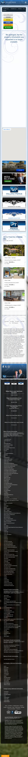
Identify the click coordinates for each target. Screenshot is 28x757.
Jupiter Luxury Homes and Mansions (10, 649)
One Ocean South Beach (8, 542)
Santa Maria (6, 558)
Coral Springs (6, 591)
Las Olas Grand (7, 609)
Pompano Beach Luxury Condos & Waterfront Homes (14, 619)
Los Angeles (6, 674)
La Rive (5, 606)
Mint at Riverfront (7, 517)
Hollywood (13, 592)
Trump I (5, 575)
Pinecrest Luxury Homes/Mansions (10, 547)
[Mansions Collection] (14, 214)
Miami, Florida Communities (10, 431)
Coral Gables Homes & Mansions (10, 471)
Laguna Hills (6, 698)
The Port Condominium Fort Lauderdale (11, 627)
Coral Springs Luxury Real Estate (10, 601)
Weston (12, 593)
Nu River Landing (7, 613)
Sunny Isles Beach (18, 435)
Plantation (22, 592)
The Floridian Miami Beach (9, 571)
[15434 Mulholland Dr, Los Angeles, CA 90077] (14, 295)
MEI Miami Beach (7, 508)
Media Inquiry (17, 707)
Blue (5, 456)
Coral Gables (6, 433)
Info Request (8, 27)
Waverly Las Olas (7, 633)
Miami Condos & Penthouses (9, 514)
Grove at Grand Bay (7, 486)
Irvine (5, 695)
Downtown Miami (15, 433)
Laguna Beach (6, 697)
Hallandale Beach (7, 592)
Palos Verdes (6, 680)
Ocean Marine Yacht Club (8, 614)
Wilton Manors (17, 593)
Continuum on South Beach (9, 469)
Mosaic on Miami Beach (8, 518)
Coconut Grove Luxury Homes (9, 466)
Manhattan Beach (7, 677)
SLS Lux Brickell (7, 562)
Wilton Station (6, 636)
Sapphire (5, 621)
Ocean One (6, 531)
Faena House (6, 480)
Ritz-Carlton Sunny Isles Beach (9, 557)
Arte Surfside (6, 449)
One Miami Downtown (8, 541)
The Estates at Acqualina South (9, 569)
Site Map (22, 707)
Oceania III (6, 538)
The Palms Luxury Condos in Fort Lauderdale (12, 626)
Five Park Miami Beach (8, 483)
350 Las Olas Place (7, 596)
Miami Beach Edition (7, 511)
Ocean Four (6, 528)
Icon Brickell (6, 488)
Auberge (5, 598)
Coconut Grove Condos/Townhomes (11, 464)
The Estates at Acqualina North (9, 568)
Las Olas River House (8, 610)
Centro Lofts (6, 462)
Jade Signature (6, 497)
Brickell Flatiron (7, 457)
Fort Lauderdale (15, 591)
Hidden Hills (6, 671)
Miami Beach (15, 434)
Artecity (5, 450)
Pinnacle (5, 548)
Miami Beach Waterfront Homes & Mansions (12, 513)
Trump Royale (6, 581)
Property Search (16, 705)
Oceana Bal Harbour (7, 534)
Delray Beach (11, 641)
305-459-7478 (14, 402)
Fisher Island (21, 433)
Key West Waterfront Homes (9, 659)
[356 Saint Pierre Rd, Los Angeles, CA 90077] (14, 250)
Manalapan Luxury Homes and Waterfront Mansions (13, 650)
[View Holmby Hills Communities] (8, 14)
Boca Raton (6, 641)
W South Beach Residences (9, 585)
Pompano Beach (7, 593)
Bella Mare (6, 454)
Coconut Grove (19, 432)
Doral (10, 433)
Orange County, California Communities (13, 688)
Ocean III (5, 530)
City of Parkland (7, 599)
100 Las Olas (6, 595)
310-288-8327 (14, 411)
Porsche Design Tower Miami (9, 550)
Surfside (5, 436)
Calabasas (6, 670)
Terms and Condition (11, 708)
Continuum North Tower (8, 467)
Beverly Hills (6, 667)
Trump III (5, 578)
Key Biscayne (6, 434)
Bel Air (5, 666)
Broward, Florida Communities (11, 589)
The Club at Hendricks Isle (8, 623)
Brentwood (6, 669)
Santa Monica (6, 681)
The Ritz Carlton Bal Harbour (9, 572)
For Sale (8, 19)
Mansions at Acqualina (8, 503)
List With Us (8, 25)
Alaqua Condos (7, 446)
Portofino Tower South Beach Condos (11, 551)
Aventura (5, 432)
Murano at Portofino (7, 521)
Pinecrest (12, 435)
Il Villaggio (6, 491)
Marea (5, 504)
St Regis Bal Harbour (8, 564)
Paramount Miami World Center (9, 545)
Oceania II (6, 537)
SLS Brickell (6, 561)
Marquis (5, 507)
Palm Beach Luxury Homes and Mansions (11, 652)
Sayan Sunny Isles (7, 559)
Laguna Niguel (6, 700)
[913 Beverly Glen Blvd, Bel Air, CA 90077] (14, 273)
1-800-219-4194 (14, 395)
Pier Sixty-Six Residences (8, 616)
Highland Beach (17, 641)
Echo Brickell (6, 476)
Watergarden (6, 631)
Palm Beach (11, 642)
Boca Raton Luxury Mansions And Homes (11, 645)
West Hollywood (7, 683)
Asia (5, 452)
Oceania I (5, 535)
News (13, 707)
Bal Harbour (10, 432)
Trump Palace (6, 579)
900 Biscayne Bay (7, 443)
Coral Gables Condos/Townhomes (10, 470)
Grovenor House (7, 487)
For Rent (8, 22)
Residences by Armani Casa (9, 554)
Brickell (14, 432)
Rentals (20, 8)
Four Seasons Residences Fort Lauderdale (12, 604)
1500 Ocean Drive (7, 440)
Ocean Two (6, 533)
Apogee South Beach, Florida (9, 447)
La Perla (5, 501)
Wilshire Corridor (7, 684)
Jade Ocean (6, 496)
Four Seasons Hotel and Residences (10, 484)
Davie (10, 591)
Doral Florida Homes (8, 474)
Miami (11, 434)
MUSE (5, 524)
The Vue (5, 630)
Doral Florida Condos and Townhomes (11, 473)
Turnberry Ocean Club (8, 582)
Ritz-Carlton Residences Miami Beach (11, 555)
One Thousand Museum (8, 544)
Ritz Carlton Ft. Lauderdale (9, 620)
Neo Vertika (6, 525)
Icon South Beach (7, 490)
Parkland (17, 592)
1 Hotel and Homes (7, 439)
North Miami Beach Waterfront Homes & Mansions (13, 527)
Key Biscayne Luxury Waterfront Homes (11, 500)
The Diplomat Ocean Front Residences (11, 624)
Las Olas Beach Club (8, 607)
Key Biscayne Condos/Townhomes (10, 498)
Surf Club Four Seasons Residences (10, 565)
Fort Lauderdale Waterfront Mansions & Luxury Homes (12, 603)
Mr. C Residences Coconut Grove (10, 520)
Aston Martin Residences (8, 453)
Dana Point (6, 693)
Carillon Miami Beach (8, 460)
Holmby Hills (6, 8)
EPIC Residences (7, 479)
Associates (9, 707)
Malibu (5, 676)
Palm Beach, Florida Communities (12, 640)
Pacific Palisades (7, 679)
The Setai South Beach (8, 574)
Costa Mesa (6, 691)
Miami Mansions (7, 515)
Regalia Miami (6, 552)
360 (4, 442)
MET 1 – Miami (6, 510)
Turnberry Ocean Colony (8, 584)
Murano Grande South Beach (9, 523)
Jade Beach (6, 493)
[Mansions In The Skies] (14, 202)
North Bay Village (7, 435)
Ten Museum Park (7, 567)
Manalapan (6, 642)
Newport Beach (7, 701)
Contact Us (18, 708)
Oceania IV (6, 540)
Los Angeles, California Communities (12, 663)
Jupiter (22, 641)
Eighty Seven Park (7, 477)
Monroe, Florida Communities (11, 656)
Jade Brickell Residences (8, 494)
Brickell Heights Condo (8, 459)
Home (6, 705)
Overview (8, 17)
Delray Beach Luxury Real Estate (10, 646)
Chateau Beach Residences (9, 463)
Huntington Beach (7, 694)
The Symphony (6, 629)
